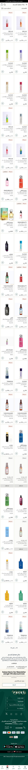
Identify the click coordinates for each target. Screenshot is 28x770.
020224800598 (18, 728)
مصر (12, 751)
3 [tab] (16, 61)
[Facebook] (21, 714)
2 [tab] (21, 61)
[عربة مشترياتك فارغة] (2, 4)
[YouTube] (16, 714)
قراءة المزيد (14, 663)
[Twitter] (6, 714)
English (9, 751)
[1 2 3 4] (7, 214)
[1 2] (21, 182)
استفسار (7, 728)
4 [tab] (16, 411)
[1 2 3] (21, 55)
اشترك (14, 685)
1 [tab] (25, 61)
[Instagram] (11, 714)
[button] (13, 751)
